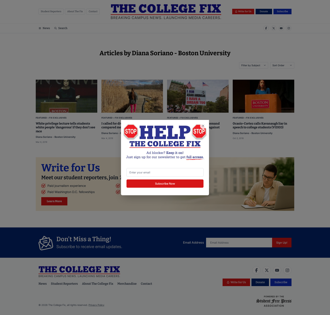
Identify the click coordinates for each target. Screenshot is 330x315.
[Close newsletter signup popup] (203, 126)
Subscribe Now (165, 183)
